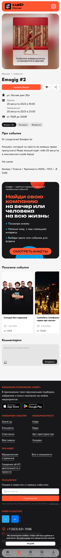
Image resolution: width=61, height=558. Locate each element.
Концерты (8, 427)
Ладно (30, 543)
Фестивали (8, 440)
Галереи (37, 440)
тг (6, 519)
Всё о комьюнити (42, 454)
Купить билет (21, 87)
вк (15, 519)
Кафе (35, 421)
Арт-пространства (43, 433)
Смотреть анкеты (30, 251)
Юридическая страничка (10, 456)
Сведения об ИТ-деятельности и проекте (11, 468)
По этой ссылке (23, 538)
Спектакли (8, 433)
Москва (17, 8)
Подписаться (30, 498)
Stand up (7, 421)
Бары (35, 427)
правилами (54, 503)
